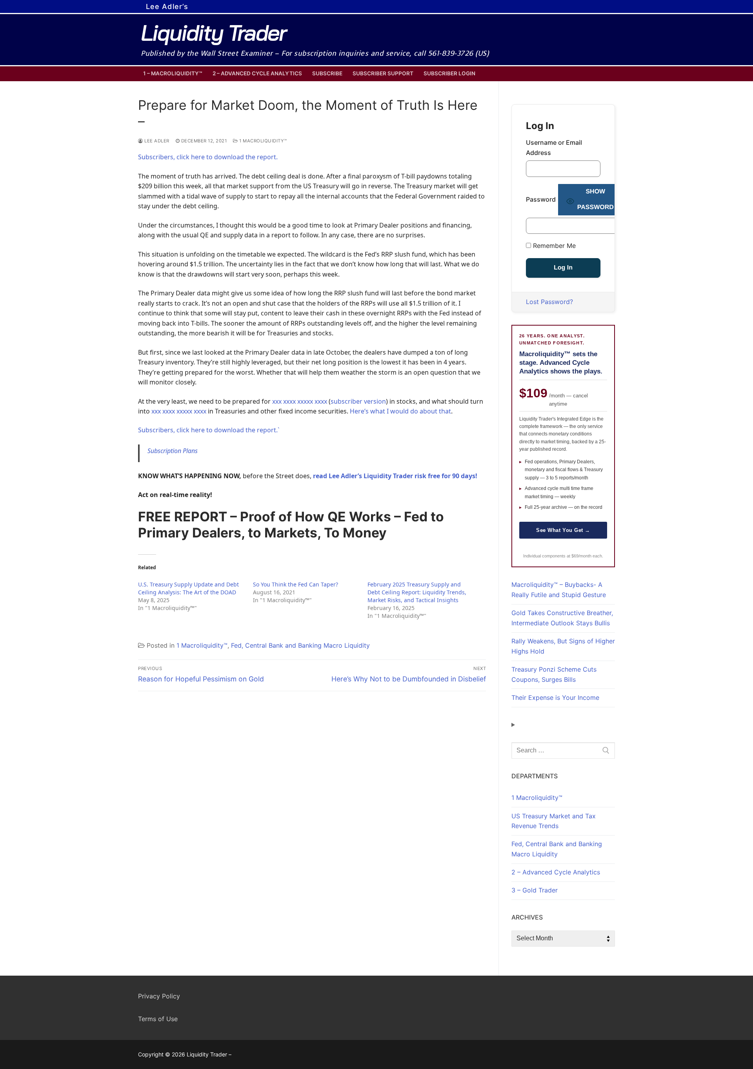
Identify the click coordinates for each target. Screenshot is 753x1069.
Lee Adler (156, 141)
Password (541, 199)
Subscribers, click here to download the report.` (209, 430)
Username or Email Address (554, 147)
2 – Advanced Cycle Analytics (555, 872)
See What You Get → (563, 530)
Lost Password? (549, 302)
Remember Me (553, 245)
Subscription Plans (172, 450)
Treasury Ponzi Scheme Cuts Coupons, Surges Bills (554, 674)
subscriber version (358, 401)
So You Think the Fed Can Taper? (295, 584)
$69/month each (586, 556)
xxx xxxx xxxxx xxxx (299, 401)
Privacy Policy (159, 996)
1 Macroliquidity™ (262, 141)
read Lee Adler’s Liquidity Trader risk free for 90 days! (395, 476)
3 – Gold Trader (534, 890)
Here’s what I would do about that (400, 411)
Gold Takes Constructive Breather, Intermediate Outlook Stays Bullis (562, 618)
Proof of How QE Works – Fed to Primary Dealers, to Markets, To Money (291, 524)
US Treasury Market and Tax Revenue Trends (553, 821)
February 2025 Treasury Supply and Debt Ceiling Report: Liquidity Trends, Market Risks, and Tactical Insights (416, 592)
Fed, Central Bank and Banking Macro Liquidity (300, 645)
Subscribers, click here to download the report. (208, 157)
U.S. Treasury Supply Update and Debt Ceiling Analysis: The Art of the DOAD (188, 588)
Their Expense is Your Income (555, 697)
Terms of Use (158, 1019)
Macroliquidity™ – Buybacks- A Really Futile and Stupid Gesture (558, 590)
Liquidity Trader (213, 33)
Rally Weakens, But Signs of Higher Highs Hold (563, 646)
